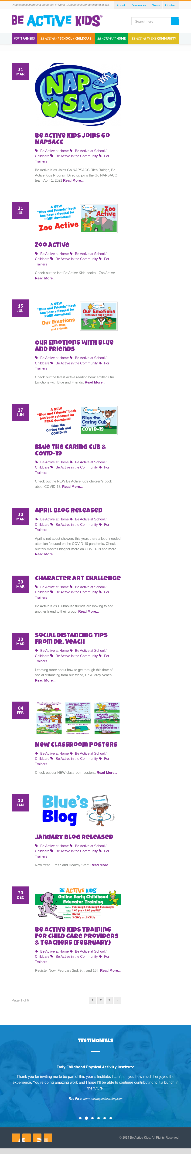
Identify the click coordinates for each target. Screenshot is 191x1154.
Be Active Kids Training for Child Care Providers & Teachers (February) (76, 937)
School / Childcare (66, 38)
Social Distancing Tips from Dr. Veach (71, 639)
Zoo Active (52, 245)
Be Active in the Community (77, 156)
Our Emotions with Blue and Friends (74, 346)
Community (154, 38)
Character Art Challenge (78, 579)
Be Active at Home (54, 151)
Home (111, 38)
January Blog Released (74, 838)
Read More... (73, 180)
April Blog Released (68, 511)
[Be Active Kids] (57, 21)
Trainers (24, 38)
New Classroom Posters (76, 745)
